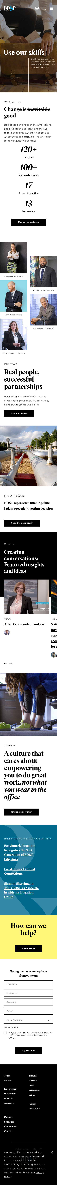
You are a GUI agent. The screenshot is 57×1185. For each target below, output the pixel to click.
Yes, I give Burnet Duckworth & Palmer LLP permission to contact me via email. (30, 1035)
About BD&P (34, 1108)
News (31, 1085)
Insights (33, 1075)
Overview (33, 1080)
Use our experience (28, 222)
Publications (34, 1090)
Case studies (9, 1103)
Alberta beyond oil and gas (24, 624)
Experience (10, 1088)
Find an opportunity (21, 812)
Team (7, 1075)
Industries (8, 1098)
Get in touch (28, 949)
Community (10, 1126)
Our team (8, 1080)
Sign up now (28, 1050)
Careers (8, 1117)
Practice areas (10, 1093)
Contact (8, 1131)
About (32, 1103)
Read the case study (22, 523)
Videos (32, 1095)
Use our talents (19, 413)
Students (9, 1121)
